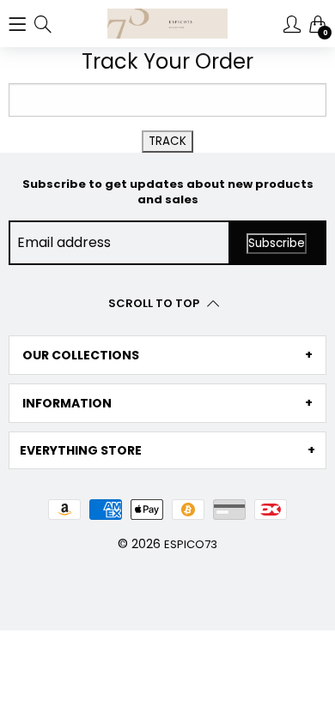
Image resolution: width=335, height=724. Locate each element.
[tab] (167, 355)
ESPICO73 (190, 544)
